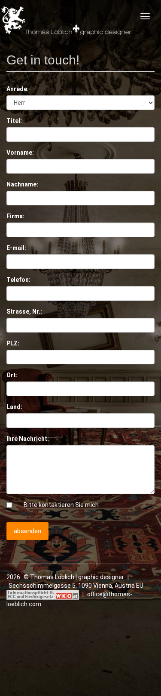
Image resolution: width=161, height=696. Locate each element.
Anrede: (17, 88)
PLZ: (12, 343)
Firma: (15, 216)
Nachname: (22, 184)
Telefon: (18, 279)
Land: (14, 406)
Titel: (14, 120)
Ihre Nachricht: (27, 438)
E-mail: (16, 247)
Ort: (12, 375)
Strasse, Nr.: (24, 311)
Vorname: (20, 152)
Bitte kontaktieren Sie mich (61, 504)
